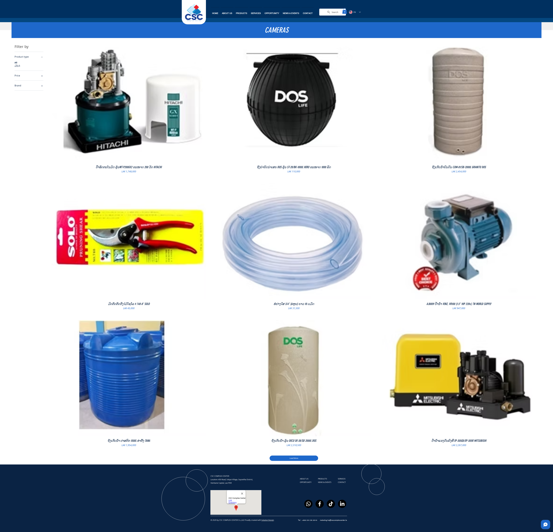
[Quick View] (128, 105)
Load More (294, 458)
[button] (344, 11)
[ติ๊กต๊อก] (331, 504)
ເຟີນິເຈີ (17, 66)
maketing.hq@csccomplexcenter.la (333, 520)
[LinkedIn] (342, 504)
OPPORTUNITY (306, 482)
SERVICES (341, 479)
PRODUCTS (322, 479)
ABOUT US (304, 479)
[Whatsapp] (308, 504)
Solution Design (267, 520)
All (16, 62)
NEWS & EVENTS (324, 482)
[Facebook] (320, 504)
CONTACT (342, 482)
